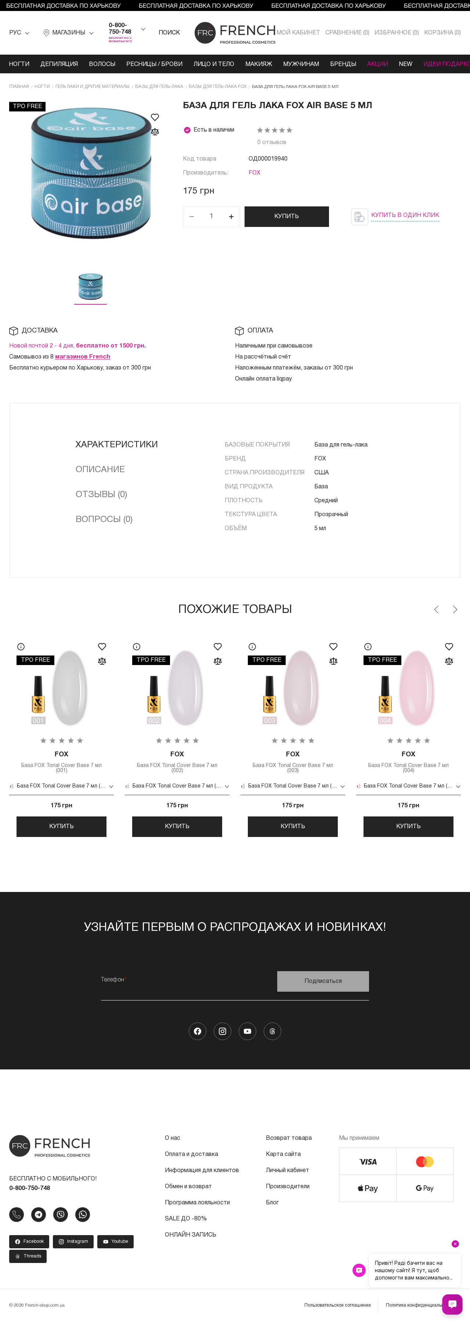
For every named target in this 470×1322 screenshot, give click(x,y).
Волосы (102, 64)
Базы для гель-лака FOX (217, 87)
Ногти (19, 64)
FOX (254, 173)
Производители (288, 1186)
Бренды (343, 64)
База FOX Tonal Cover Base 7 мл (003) (293, 762)
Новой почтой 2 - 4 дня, (77, 346)
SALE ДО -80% (186, 1219)
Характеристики (117, 445)
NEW (405, 64)
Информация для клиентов (202, 1170)
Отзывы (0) (101, 495)
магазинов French (82, 357)
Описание (100, 470)
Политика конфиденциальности (419, 1305)
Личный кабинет (287, 1170)
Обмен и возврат (188, 1186)
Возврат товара (289, 1138)
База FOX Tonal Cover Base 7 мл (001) (61, 762)
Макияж (258, 64)
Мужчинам (301, 64)
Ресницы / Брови (154, 64)
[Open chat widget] (452, 1304)
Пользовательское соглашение (337, 1305)
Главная (19, 87)
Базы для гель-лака (159, 87)
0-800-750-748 (120, 29)
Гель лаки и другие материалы (92, 87)
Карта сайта (283, 1154)
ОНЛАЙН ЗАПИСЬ (190, 1235)
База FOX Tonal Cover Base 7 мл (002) (177, 762)
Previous (437, 609)
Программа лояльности (197, 1202)
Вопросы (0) (104, 520)
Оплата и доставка (191, 1154)
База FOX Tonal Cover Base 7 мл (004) (408, 762)
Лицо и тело (214, 64)
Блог (272, 1202)
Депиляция (59, 64)
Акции (377, 64)
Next (454, 609)
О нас (172, 1138)
